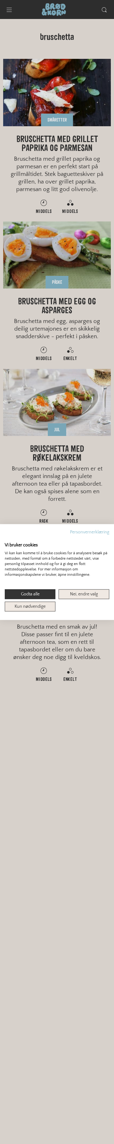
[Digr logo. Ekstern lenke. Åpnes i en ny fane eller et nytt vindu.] (9, 538)
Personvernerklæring (89, 532)
